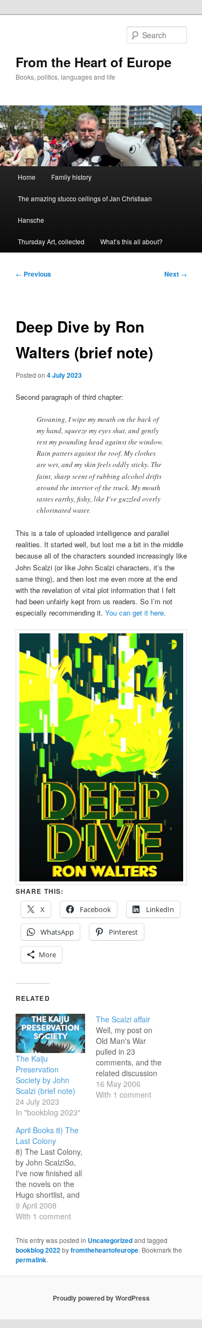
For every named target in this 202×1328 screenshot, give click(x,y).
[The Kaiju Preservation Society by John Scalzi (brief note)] (50, 1034)
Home (27, 176)
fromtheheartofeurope (104, 1250)
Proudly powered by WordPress (101, 1298)
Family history (71, 176)
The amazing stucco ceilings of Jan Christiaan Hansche (85, 209)
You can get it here (134, 613)
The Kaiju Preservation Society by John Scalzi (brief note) (45, 1074)
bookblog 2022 (38, 1250)
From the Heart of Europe (93, 62)
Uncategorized (110, 1240)
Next (175, 274)
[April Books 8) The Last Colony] (56, 1173)
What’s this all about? (131, 241)
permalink (31, 1260)
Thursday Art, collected (51, 241)
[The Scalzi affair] (136, 1057)
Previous (33, 274)
